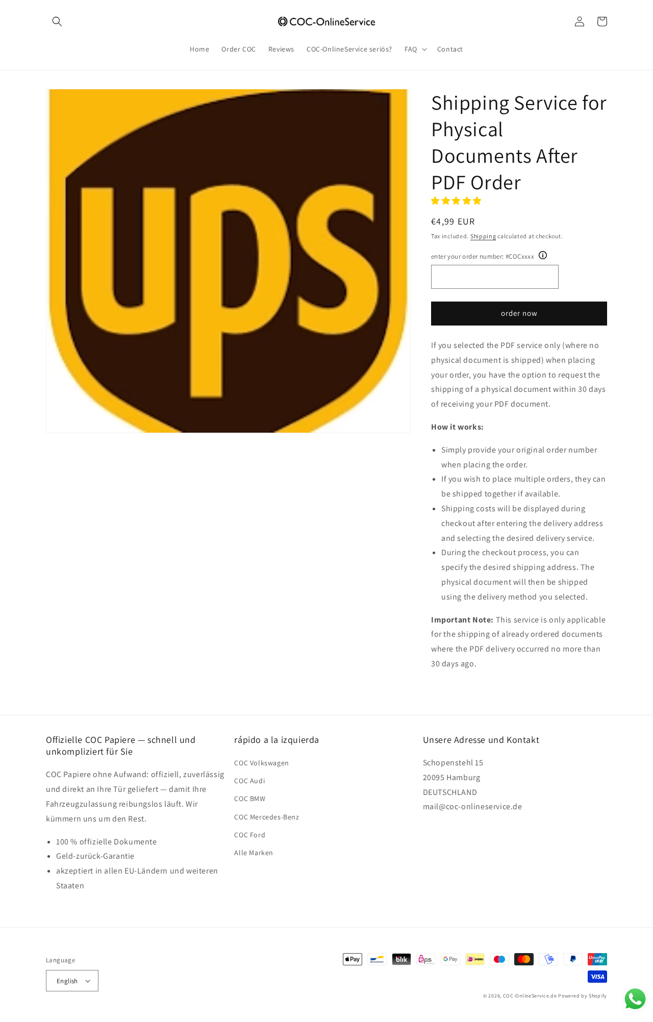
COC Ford (249, 834)
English (67, 981)
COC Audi (249, 780)
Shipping (483, 236)
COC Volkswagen (261, 762)
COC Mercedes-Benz (266, 816)
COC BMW (249, 798)
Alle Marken (253, 852)
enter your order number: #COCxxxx (482, 256)
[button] (57, 21)
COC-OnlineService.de (530, 995)
